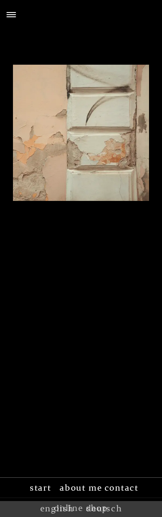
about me (81, 488)
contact (122, 488)
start (40, 488)
